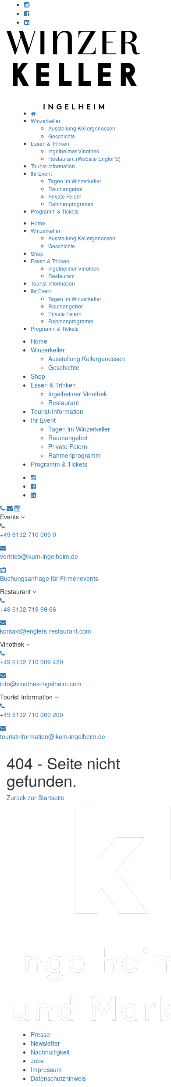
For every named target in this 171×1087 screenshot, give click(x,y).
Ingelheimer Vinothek (73, 151)
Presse (40, 1034)
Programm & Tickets (54, 211)
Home (38, 223)
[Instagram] (26, 4)
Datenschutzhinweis (58, 1078)
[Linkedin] (26, 22)
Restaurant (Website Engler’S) (84, 158)
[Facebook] (26, 13)
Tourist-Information (53, 166)
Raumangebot (65, 188)
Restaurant (61, 275)
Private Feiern (65, 196)
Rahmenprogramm (70, 203)
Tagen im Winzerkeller (74, 181)
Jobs (37, 1060)
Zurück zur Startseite (35, 797)
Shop (37, 253)
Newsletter (45, 1043)
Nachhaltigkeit (50, 1051)
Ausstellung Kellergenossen (81, 128)
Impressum (46, 1069)
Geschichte (61, 136)
